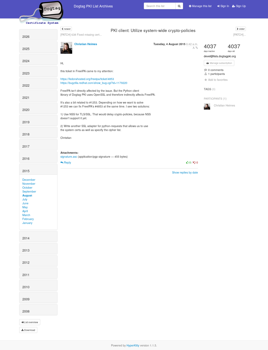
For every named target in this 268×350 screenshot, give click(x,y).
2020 (25, 109)
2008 (25, 311)
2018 (25, 134)
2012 (25, 262)
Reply (67, 162)
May (25, 207)
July (24, 199)
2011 (25, 274)
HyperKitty (133, 345)
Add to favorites (218, 80)
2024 (25, 60)
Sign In (224, 6)
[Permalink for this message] (197, 47)
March (26, 215)
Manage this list (201, 6)
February (28, 219)
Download (29, 330)
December (28, 180)
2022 (25, 85)
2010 (25, 287)
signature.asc (68, 156)
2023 (25, 73)
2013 (25, 250)
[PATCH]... (239, 34)
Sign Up (240, 6)
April (25, 211)
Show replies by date (185, 172)
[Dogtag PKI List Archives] (41, 6)
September (29, 191)
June (25, 203)
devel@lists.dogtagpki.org (220, 56)
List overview (31, 322)
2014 (25, 238)
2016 (25, 158)
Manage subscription (220, 63)
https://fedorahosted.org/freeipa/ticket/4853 (87, 79)
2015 (25, 170)
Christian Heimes (85, 44)
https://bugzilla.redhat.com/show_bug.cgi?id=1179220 (93, 83)
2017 (25, 146)
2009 (25, 299)
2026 (25, 36)
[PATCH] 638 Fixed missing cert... (81, 34)
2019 (25, 122)
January (27, 223)
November (28, 183)
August (27, 195)
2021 (25, 97)
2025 (25, 48)
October (27, 187)
